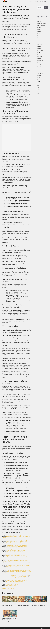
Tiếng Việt (39, 67)
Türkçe (39, 69)
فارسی (38, 83)
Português (39, 56)
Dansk (38, 29)
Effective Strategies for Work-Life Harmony (13, 535)
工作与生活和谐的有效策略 (11, 582)
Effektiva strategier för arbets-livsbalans (13, 564)
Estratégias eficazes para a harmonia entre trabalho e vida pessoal (18, 556)
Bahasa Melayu (41, 25)
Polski (38, 54)
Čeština (39, 27)
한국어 (39, 96)
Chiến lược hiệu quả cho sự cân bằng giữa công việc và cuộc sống (18, 565)
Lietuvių (39, 46)
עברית (38, 77)
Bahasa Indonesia (41, 23)
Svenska (39, 64)
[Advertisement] (17, 137)
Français (39, 38)
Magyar (39, 48)
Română (39, 58)
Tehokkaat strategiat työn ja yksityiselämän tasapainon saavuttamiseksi (18, 562)
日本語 (39, 89)
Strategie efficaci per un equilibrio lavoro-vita (14, 547)
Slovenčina (40, 60)
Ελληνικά (39, 71)
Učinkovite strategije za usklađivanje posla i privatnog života (17, 546)
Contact (36, 1)
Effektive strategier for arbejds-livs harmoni (13, 542)
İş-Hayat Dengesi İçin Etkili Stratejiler (12, 566)
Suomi (38, 62)
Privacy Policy (43, 1)
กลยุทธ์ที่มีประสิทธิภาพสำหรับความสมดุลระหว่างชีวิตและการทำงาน (17, 580)
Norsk (38, 52)
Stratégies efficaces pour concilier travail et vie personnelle (17, 545)
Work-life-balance (11, 588)
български (40, 73)
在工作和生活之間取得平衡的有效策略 (13, 584)
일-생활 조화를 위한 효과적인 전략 (11, 585)
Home (31, 1)
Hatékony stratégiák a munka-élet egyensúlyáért (14, 551)
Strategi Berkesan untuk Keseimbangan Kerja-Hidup (18, 540)
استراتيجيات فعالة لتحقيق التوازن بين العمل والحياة (20, 576)
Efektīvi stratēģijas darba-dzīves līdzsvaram (14, 549)
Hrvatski (39, 40)
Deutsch (4, 588)
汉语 (38, 91)
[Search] (46, 7)
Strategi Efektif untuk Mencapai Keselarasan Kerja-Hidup (19, 538)
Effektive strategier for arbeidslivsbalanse (13, 554)
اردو (38, 79)
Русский (39, 75)
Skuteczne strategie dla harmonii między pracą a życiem (15, 555)
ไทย (38, 87)
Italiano (39, 42)
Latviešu (39, 44)
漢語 (38, 93)
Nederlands (40, 50)
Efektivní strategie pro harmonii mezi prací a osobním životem (16, 541)
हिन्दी (38, 85)
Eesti (38, 33)
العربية (38, 81)
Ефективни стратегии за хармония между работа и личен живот (19, 570)
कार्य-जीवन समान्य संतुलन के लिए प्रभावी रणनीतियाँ (12, 579)
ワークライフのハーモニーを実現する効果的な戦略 (14, 581)
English (39, 21)
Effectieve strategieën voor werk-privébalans (15, 552)
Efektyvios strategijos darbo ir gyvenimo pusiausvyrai (15, 550)
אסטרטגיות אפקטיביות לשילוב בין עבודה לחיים (21, 573)
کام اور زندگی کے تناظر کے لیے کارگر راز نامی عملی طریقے (20, 575)
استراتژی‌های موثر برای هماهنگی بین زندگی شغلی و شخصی (19, 577)
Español (39, 35)
